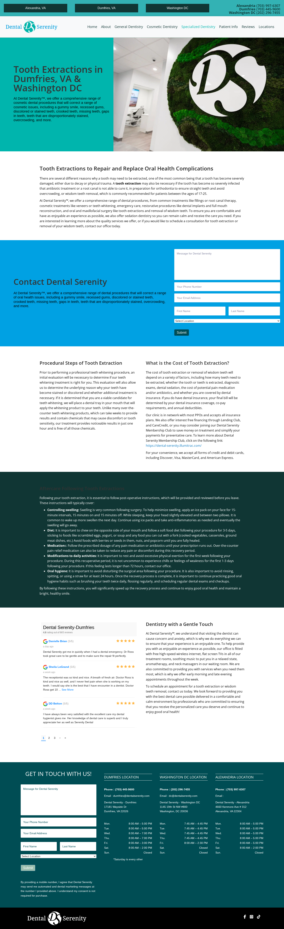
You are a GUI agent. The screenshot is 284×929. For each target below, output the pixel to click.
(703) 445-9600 (124, 789)
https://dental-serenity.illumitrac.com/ (174, 445)
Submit (181, 332)
